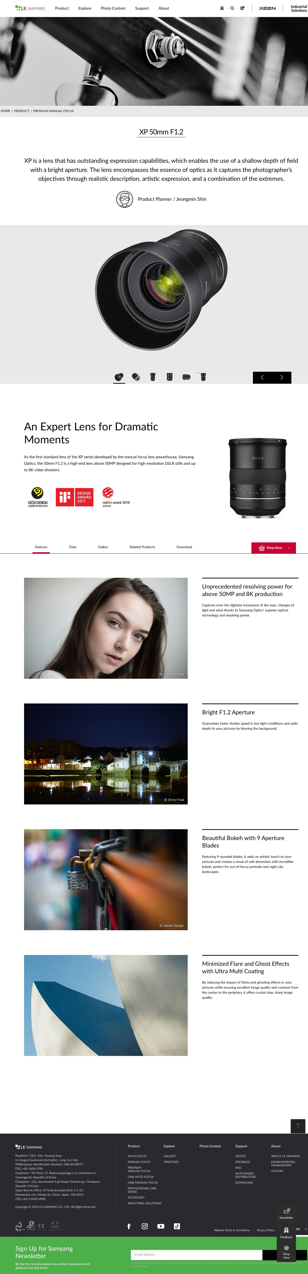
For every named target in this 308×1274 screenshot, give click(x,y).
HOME (5, 111)
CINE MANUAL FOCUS (143, 1182)
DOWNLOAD (244, 1182)
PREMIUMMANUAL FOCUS (139, 1169)
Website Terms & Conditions (232, 1230)
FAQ (238, 1167)
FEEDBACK (223, 8)
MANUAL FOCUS (139, 1162)
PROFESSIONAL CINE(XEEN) (142, 1190)
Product (134, 1146)
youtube (160, 1226)
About (276, 1146)
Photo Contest (210, 1146)
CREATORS (171, 1162)
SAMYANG (30, 8)
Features (41, 547)
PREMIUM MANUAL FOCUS (53, 111)
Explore (169, 1146)
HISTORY (277, 1171)
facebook (129, 1226)
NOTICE (240, 1156)
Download (184, 547)
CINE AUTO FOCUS (141, 1176)
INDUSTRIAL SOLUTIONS (144, 1203)
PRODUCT (21, 111)
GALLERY (170, 1156)
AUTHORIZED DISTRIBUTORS (245, 1175)
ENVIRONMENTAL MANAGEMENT (283, 1164)
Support (241, 1146)
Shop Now (274, 548)
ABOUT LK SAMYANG (285, 1156)
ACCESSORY (136, 1197)
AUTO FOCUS (137, 1156)
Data (72, 547)
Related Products (142, 547)
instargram (145, 1226)
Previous (262, 378)
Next (281, 378)
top (298, 1126)
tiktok (177, 1226)
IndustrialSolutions (299, 9)
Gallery (103, 547)
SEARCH (232, 8)
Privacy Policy (266, 1230)
